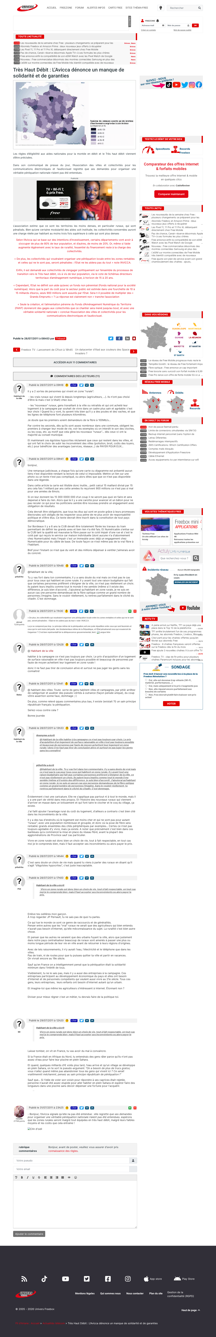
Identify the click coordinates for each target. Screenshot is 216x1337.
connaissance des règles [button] (63, 1150)
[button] (16, 1177)
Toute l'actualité (30, 36)
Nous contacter (135, 1293)
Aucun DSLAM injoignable (189, 570)
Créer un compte (148, 30)
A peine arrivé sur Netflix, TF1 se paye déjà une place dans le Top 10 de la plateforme (176, 626)
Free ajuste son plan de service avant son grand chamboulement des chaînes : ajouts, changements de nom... (177, 261)
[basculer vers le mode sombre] (160, 8)
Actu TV (150, 618)
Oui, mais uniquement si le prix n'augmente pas (173, 686)
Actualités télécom (54, 1323)
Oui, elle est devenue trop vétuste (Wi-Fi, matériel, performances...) (168, 681)
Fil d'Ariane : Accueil (27, 1323)
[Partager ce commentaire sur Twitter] (81, 385)
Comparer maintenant (171, 194)
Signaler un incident (186, 582)
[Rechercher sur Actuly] (196, 558)
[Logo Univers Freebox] (27, 7)
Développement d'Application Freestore (169, 452)
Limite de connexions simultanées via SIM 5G (172, 430)
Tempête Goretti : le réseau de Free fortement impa (175, 364)
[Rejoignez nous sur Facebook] (108, 1278)
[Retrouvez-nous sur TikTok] (45, 1278)
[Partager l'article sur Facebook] (119, 338)
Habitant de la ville (42, 650)
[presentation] (16, 1178)
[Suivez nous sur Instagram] (128, 1278)
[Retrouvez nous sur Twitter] (87, 1278)
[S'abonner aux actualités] (134, 338)
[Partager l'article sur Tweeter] (110, 338)
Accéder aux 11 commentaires (75, 362)
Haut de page (189, 1310)
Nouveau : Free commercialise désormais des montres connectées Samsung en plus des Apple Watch (177, 249)
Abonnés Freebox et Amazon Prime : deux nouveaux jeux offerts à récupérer (60, 46)
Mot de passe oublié (182, 30)
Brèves (127, 43)
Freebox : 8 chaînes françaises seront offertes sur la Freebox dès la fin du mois (175, 645)
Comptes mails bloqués (161, 448)
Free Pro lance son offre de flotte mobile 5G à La (174, 375)
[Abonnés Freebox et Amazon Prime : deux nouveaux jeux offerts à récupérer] (145, 222)
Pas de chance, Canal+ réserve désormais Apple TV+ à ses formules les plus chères (65, 52)
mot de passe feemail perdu (163, 426)
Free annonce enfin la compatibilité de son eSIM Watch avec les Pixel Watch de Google (66, 56)
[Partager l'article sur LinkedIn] (127, 338)
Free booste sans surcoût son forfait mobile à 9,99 (175, 371)
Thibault (60, 338)
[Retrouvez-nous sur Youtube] (66, 1278)
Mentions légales (85, 1293)
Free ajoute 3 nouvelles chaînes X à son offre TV (177, 650)
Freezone (150, 21)
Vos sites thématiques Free (163, 511)
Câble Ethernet (156, 456)
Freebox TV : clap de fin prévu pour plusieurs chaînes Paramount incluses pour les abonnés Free (175, 659)
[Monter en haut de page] (92, 385)
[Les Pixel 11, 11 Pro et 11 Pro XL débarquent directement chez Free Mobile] (145, 229)
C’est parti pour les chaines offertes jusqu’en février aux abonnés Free (174, 639)
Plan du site (156, 1293)
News (133, 43)
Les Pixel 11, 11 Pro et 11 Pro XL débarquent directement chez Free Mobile (59, 49)
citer (74, 385)
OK (195, 25)
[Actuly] (150, 555)
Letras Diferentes (157, 437)
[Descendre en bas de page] (87, 385)
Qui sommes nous (110, 1293)
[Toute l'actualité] (129, 36)
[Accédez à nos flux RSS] (25, 1278)
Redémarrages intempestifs (163, 441)
